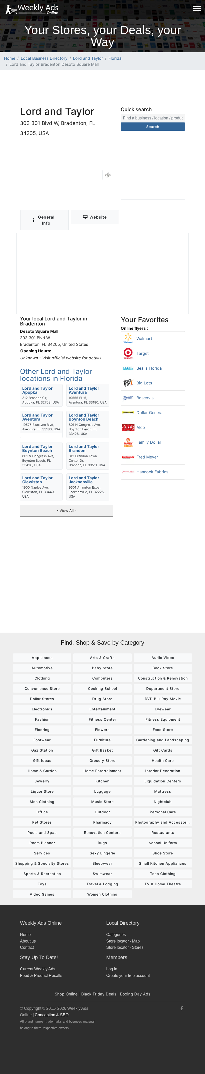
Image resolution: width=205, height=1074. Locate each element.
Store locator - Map (123, 941)
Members (116, 957)
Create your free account (128, 975)
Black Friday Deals (98, 993)
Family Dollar (148, 442)
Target (142, 353)
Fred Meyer (147, 456)
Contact (27, 947)
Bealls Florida (149, 368)
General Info (46, 220)
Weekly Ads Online (41, 923)
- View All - (66, 510)
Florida (115, 58)
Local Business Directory (44, 58)
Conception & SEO (51, 1015)
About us (28, 941)
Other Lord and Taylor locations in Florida (56, 375)
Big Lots (144, 382)
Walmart (144, 338)
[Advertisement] (103, 87)
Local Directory (123, 923)
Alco (140, 427)
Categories (116, 934)
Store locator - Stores (125, 947)
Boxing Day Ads (135, 993)
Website (98, 217)
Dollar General (150, 412)
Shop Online (66, 993)
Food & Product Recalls (41, 975)
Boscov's (145, 397)
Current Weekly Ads (37, 969)
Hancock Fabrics (152, 471)
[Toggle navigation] (197, 8)
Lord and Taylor (88, 58)
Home (9, 58)
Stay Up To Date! (39, 957)
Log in (111, 969)
